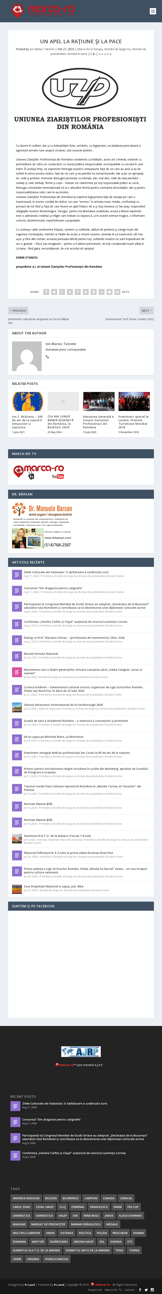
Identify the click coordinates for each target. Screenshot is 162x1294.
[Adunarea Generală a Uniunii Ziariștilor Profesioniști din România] (99, 401)
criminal (77, 1207)
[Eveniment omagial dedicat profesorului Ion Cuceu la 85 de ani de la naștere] (17, 755)
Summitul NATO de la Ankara (87, 1250)
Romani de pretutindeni (92, 576)
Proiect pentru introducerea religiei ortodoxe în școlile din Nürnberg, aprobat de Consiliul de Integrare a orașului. (86, 770)
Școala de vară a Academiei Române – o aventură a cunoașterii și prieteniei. (76, 721)
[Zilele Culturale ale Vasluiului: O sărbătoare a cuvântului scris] (17, 575)
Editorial (43, 708)
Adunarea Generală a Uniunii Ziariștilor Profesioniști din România (98, 422)
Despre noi (95, 1290)
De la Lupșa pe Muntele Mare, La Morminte (53, 737)
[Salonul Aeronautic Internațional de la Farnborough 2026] (17, 707)
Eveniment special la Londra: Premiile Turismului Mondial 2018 (134, 422)
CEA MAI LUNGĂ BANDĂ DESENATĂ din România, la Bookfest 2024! (61, 421)
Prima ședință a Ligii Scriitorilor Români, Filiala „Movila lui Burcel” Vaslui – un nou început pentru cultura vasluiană (85, 870)
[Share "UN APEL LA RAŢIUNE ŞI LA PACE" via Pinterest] (78, 292)
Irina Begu (91, 1215)
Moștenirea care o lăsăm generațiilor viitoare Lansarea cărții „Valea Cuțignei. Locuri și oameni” (83, 671)
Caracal (126, 1198)
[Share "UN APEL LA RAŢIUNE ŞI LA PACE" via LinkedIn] (86, 292)
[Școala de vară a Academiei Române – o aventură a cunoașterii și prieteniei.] (17, 723)
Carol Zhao (21, 1207)
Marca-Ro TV (113, 1290)
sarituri (38, 1241)
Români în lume (77, 54)
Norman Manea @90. (38, 804)
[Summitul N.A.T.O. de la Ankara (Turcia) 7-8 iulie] (17, 838)
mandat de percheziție (48, 1224)
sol (102, 1241)
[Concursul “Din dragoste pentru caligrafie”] (17, 591)
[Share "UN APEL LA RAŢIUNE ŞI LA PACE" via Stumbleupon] (101, 292)
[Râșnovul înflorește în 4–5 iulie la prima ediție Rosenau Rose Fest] (17, 855)
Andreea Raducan (26, 1198)
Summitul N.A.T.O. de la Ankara (36, 1250)
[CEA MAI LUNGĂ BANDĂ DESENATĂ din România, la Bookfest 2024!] (63, 401)
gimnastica (44, 1215)
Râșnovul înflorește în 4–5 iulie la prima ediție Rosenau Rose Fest (68, 853)
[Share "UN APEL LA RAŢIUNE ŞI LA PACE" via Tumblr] (70, 292)
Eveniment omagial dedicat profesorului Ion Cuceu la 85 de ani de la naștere (77, 753)
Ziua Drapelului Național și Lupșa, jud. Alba (53, 886)
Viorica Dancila (56, 1259)
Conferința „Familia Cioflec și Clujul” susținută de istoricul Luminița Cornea (75, 622)
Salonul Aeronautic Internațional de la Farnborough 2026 (63, 705)
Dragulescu (99, 1207)
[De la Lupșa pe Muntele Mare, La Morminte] (17, 739)
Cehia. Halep (45, 1207)
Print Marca (47, 576)
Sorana (116, 1241)
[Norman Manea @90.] (17, 806)
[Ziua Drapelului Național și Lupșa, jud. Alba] (17, 889)
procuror (120, 1233)
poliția (102, 1233)
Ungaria (33, 1259)
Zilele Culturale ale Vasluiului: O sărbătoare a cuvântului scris (66, 572)
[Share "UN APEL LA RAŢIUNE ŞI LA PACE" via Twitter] (54, 292)
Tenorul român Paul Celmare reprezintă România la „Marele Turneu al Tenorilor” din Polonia (82, 788)
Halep (63, 1215)
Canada (108, 1198)
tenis (119, 1250)
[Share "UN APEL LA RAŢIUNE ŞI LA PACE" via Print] (117, 292)
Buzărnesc (71, 1198)
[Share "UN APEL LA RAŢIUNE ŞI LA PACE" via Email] (109, 292)
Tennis (134, 1250)
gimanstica (21, 1215)
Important (55, 708)
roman (138, 1233)
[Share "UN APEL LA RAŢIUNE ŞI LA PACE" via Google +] (62, 292)
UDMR (17, 1259)
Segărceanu (59, 1241)
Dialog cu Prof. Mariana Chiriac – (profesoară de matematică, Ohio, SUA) (74, 637)
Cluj (62, 1207)
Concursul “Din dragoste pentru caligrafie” (53, 588)
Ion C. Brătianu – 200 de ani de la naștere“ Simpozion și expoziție (27, 422)
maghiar (19, 1224)
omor (50, 1233)
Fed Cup (132, 1207)
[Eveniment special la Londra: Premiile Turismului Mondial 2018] (134, 401)
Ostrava (66, 1233)
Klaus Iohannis (130, 1215)
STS (129, 1241)
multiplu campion (26, 1233)
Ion (75, 1215)
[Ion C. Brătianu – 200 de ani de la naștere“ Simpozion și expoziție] (28, 401)
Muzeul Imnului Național (41, 653)
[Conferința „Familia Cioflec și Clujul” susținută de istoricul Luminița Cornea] (17, 624)
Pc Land (30, 1284)
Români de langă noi (117, 49)
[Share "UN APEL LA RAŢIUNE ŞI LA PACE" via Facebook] (46, 292)
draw (118, 1207)
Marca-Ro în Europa (90, 49)
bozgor (51, 1198)
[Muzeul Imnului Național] (17, 656)
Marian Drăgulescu (86, 1224)
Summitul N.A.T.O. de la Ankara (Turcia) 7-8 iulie (57, 836)
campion (91, 1198)
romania (19, 1241)
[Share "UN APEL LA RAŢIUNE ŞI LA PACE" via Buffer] (94, 292)
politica (85, 1233)
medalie (112, 1224)
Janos (109, 1215)
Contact (129, 1290)
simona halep (83, 1241)
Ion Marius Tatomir (42, 49)
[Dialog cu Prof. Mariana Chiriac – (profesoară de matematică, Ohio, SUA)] (17, 640)
